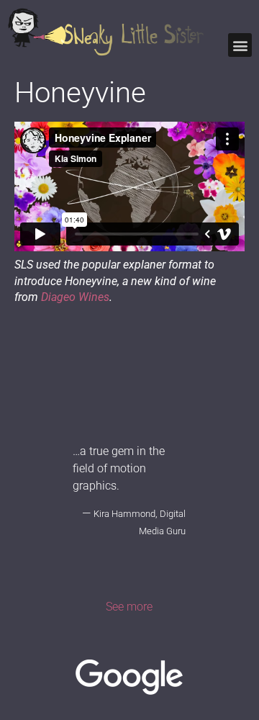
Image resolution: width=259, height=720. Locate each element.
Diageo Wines (75, 297)
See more (129, 606)
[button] (240, 45)
